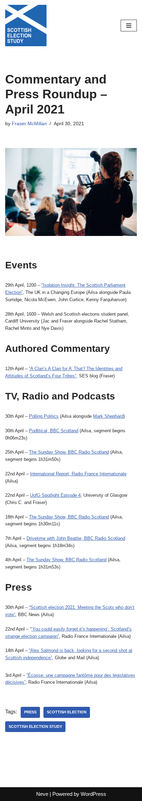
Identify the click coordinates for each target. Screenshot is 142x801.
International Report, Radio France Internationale (78, 473)
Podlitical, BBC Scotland (53, 430)
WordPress (93, 794)
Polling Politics (44, 416)
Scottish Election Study (35, 726)
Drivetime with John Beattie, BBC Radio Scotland (76, 538)
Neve (42, 794)
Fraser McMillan (29, 123)
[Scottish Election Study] (26, 25)
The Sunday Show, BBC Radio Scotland (69, 452)
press (30, 712)
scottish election (67, 712)
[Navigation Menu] (129, 25)
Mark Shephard (108, 416)
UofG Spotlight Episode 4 (55, 495)
